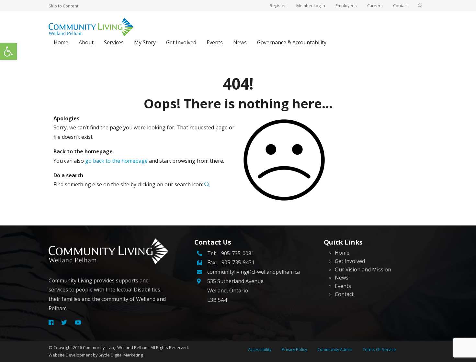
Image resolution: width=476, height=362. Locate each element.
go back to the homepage (116, 160)
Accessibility (259, 349)
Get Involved (181, 42)
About (86, 42)
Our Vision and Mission (363, 269)
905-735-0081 (237, 253)
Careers (375, 5)
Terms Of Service (379, 349)
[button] (8, 51)
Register (278, 5)
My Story (145, 42)
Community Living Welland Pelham (116, 347)
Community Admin (334, 349)
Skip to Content (63, 6)
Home (61, 42)
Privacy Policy (294, 349)
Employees (346, 5)
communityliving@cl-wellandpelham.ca (253, 271)
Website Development (70, 355)
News (240, 42)
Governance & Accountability (291, 42)
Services (114, 42)
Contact (400, 5)
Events (215, 42)
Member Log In (310, 5)
